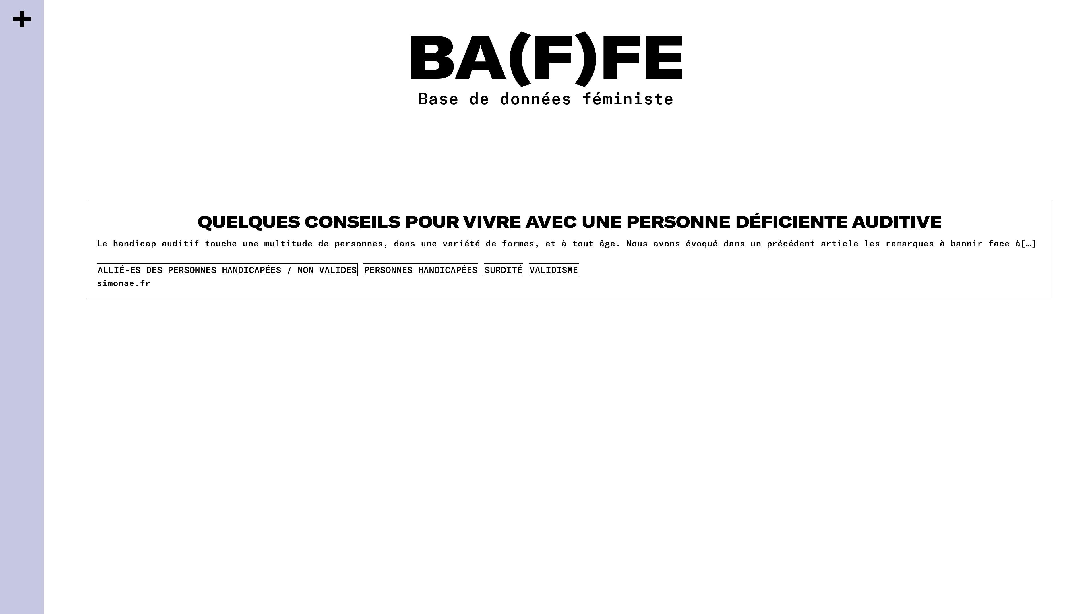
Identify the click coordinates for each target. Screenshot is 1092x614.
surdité (503, 269)
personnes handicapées (420, 269)
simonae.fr (124, 282)
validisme (554, 269)
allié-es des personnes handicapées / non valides (227, 269)
